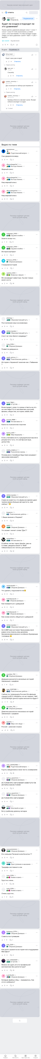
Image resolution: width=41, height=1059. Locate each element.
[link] (20, 154)
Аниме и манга (16, 877)
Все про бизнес (16, 166)
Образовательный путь (19, 320)
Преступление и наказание (21, 864)
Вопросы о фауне (17, 275)
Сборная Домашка (15, 20)
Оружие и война (17, 235)
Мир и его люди (16, 724)
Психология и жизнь (18, 452)
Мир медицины (16, 435)
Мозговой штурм (17, 808)
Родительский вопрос (19, 153)
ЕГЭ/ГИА (14, 404)
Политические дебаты (19, 359)
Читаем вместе (16, 421)
